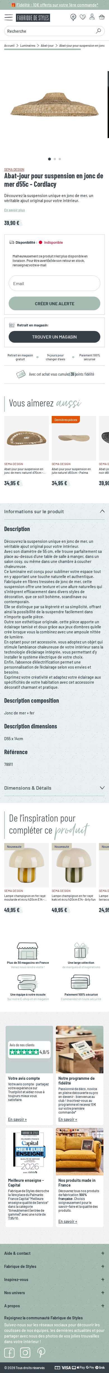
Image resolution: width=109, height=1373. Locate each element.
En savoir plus (14, 210)
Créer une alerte (54, 303)
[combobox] (49, 31)
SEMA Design (14, 169)
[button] (54, 511)
